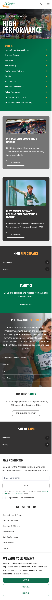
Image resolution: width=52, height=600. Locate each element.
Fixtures (6, 364)
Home (5, 16)
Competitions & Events (12, 515)
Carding (5, 269)
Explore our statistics (26, 304)
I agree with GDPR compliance (21, 498)
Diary (4, 371)
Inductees (6, 438)
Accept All (26, 580)
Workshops (7, 378)
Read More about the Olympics (26, 413)
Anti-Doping (7, 262)
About (5, 549)
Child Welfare (9, 543)
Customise (26, 586)
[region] (26, 576)
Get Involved (8, 532)
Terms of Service (17, 493)
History (5, 444)
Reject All (26, 593)
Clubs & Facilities (10, 521)
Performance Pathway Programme (16, 357)
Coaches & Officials (11, 526)
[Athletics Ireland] (9, 4)
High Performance (19, 16)
